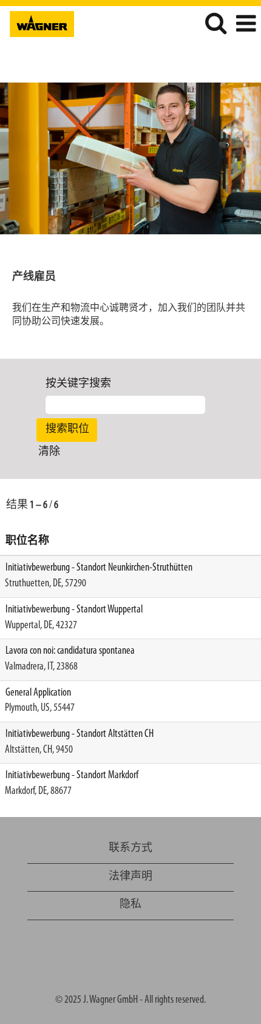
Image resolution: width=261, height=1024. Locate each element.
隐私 (130, 905)
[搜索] (215, 24)
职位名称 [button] (27, 541)
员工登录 (229, 57)
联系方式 (130, 848)
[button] (246, 25)
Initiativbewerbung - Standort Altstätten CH (79, 734)
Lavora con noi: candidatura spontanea (70, 651)
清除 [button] (49, 452)
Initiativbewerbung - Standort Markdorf (71, 775)
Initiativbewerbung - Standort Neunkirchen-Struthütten (98, 568)
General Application (38, 693)
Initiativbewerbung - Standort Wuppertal (74, 610)
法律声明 (130, 877)
